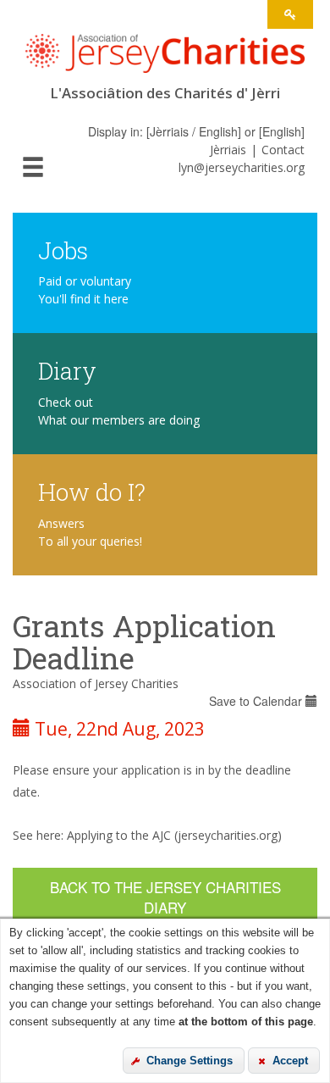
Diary (67, 370)
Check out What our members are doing (119, 411)
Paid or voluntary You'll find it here (84, 290)
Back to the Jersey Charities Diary (165, 897)
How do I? (92, 491)
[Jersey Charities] (165, 59)
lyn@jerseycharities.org (242, 167)
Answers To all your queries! (90, 532)
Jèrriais (228, 150)
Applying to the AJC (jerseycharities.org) (174, 835)
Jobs (63, 249)
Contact (283, 150)
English (281, 131)
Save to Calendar (257, 700)
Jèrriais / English (194, 131)
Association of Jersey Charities (96, 683)
